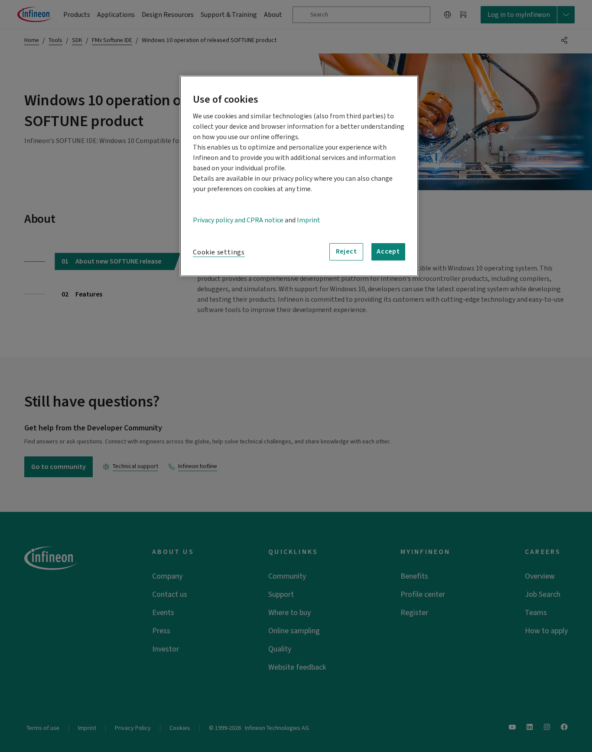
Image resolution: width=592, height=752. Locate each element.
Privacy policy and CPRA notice (238, 220)
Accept (388, 251)
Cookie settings (219, 252)
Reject (346, 251)
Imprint (308, 220)
